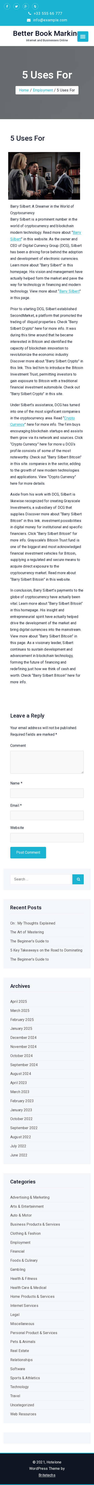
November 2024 (23, 1047)
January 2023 (21, 1110)
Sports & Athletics (25, 1378)
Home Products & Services (32, 1296)
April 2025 (18, 1001)
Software (17, 1369)
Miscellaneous (22, 1324)
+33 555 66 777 (47, 13)
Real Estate (19, 1351)
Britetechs (47, 1475)
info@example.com (49, 20)
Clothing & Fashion (25, 1233)
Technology (19, 1387)
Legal (14, 1315)
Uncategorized (22, 1405)
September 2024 (24, 1065)
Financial (17, 1251)
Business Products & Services (35, 1224)
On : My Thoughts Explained (32, 923)
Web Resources (23, 1414)
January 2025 (21, 1028)
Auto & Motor (21, 1215)
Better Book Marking (47, 33)
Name (16, 783)
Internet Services (24, 1305)
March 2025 (20, 1010)
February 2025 (22, 1020)
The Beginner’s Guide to (29, 941)
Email (16, 805)
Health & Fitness (23, 1278)
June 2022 (18, 1155)
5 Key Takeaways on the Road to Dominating (46, 950)
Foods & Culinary (24, 1260)
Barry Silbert (69, 291)
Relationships (21, 1360)
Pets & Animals (22, 1342)
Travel (15, 1396)
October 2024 (21, 1056)
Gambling (17, 1269)
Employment (43, 90)
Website (17, 828)
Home (24, 90)
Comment (18, 745)
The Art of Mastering (27, 932)
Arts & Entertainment (27, 1206)
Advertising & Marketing (30, 1197)
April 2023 (18, 1083)
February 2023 (22, 1101)
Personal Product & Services (33, 1333)
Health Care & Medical (28, 1288)
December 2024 (23, 1037)
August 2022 (20, 1137)
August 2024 (20, 1074)
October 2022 (21, 1119)
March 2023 (20, 1092)
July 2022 (18, 1146)
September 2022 (24, 1128)
